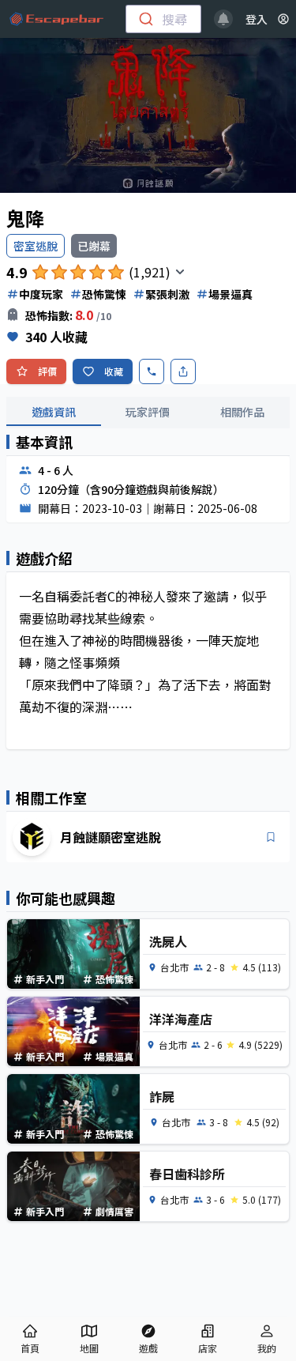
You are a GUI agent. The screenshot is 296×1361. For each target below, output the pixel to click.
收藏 (113, 371)
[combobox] (163, 19)
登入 (256, 19)
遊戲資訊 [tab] (54, 412)
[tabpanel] (148, 601)
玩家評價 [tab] (148, 412)
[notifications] (223, 18)
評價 (47, 371)
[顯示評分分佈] (179, 271)
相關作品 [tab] (242, 412)
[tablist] (148, 412)
